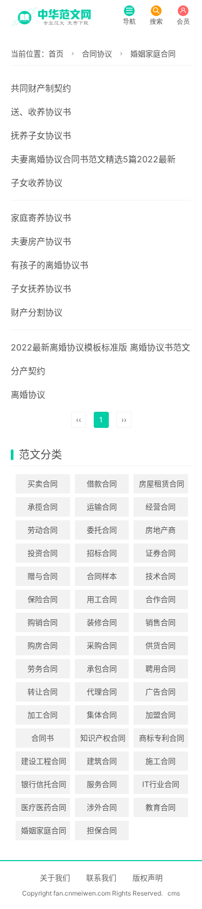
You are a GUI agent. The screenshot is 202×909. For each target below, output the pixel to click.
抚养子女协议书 (41, 135)
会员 (183, 21)
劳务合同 (42, 668)
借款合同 (102, 483)
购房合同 (42, 645)
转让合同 (42, 691)
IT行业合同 (160, 784)
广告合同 (160, 691)
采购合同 (102, 645)
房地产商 (160, 529)
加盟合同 (160, 714)
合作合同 (160, 599)
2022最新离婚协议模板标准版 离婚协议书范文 (100, 347)
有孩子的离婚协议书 (49, 265)
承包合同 (102, 668)
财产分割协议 (36, 312)
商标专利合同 (161, 737)
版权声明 (148, 877)
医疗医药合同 (43, 807)
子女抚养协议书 (41, 288)
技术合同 (160, 576)
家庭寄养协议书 (41, 217)
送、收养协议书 (41, 111)
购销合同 (42, 622)
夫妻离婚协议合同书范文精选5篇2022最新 (93, 159)
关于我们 (55, 877)
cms (174, 893)
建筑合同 (102, 760)
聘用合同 (160, 668)
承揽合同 (42, 506)
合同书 (42, 737)
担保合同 (102, 830)
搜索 (156, 21)
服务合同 (102, 784)
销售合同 (160, 622)
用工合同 (102, 599)
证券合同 (160, 552)
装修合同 (102, 622)
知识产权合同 (103, 737)
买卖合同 (42, 483)
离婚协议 (28, 394)
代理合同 (102, 691)
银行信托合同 (43, 784)
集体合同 (102, 714)
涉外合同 (102, 807)
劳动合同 (42, 529)
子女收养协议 (36, 182)
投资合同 (42, 552)
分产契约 (28, 371)
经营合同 (160, 506)
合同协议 (97, 53)
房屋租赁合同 (161, 483)
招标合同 (102, 552)
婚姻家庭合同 (153, 53)
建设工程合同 (43, 760)
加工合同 (42, 714)
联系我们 (101, 877)
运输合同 (102, 506)
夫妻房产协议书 (41, 241)
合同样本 (102, 576)
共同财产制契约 (41, 88)
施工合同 (160, 760)
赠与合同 (42, 576)
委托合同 (102, 529)
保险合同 (42, 599)
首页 (56, 53)
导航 (129, 21)
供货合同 (160, 645)
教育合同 (160, 807)
